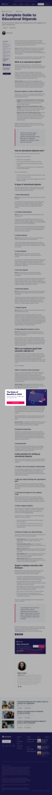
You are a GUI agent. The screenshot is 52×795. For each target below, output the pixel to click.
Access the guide (15, 402)
